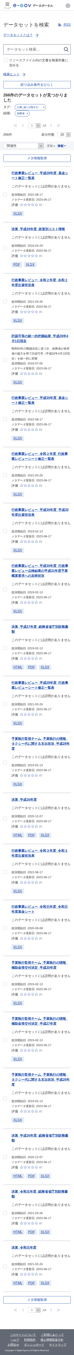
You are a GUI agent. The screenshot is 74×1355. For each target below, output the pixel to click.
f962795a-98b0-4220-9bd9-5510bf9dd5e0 (5, 194)
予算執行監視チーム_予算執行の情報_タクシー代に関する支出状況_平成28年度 (41, 743)
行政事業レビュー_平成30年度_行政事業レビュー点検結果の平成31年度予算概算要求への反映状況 (40, 570)
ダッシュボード (34, 1344)
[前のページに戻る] (23, 125)
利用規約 (30, 1339)
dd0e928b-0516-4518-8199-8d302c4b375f (5, 704)
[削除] (44, 107)
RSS (67, 24)
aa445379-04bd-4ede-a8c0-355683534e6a (5, 531)
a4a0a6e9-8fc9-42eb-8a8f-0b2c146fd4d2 (5, 1213)
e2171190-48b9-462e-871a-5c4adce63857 (5, 984)
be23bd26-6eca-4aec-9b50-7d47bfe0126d (5, 928)
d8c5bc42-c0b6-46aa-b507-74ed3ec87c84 (5, 301)
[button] (68, 5)
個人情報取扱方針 (52, 1339)
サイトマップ (57, 1344)
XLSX (17, 213)
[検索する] (66, 49)
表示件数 (47, 134)
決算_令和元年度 (24, 1247)
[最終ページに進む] (58, 125)
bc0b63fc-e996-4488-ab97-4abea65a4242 (5, 818)
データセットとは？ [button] (18, 35)
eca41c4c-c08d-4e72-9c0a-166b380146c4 (5, 360)
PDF (16, 264)
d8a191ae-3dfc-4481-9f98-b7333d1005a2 (5, 1098)
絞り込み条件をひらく (37, 84)
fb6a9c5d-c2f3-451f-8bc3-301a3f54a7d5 (5, 1266)
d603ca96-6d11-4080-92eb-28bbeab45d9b (5, 762)
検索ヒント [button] (11, 74)
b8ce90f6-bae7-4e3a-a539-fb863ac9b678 (5, 248)
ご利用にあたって (52, 1334)
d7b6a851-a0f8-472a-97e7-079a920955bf (5, 872)
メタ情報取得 (37, 158)
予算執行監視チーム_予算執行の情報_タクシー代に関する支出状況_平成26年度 (41, 1079)
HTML (17, 667)
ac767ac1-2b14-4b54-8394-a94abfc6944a (5, 475)
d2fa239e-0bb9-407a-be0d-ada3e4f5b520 (5, 1157)
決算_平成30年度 (24, 799)
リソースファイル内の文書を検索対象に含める (38, 62)
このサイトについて (23, 1334)
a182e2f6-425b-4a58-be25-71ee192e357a (5, 589)
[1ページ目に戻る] (15, 125)
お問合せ (13, 1344)
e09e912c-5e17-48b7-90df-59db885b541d (5, 648)
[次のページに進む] (51, 125)
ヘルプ (14, 1339)
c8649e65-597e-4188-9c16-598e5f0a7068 (5, 419)
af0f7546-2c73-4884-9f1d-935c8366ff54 (5, 1040)
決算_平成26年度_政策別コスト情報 (38, 229)
